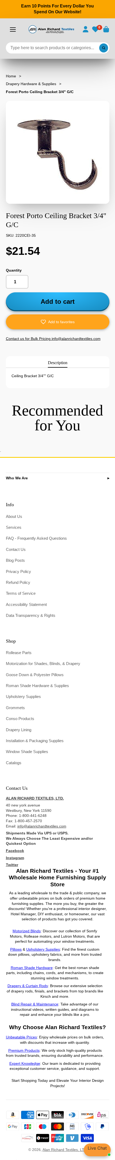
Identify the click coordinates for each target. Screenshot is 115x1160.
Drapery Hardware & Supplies (31, 84)
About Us (14, 516)
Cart (106, 29)
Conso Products (20, 718)
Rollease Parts (19, 652)
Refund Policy (18, 582)
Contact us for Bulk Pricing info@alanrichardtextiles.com (53, 338)
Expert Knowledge (24, 1063)
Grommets (15, 707)
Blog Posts (15, 560)
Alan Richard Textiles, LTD (65, 1149)
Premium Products (24, 1050)
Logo (51, 29)
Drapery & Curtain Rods (27, 986)
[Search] (103, 47)
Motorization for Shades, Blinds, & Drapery (43, 663)
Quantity (14, 270)
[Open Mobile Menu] (13, 29)
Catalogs (13, 762)
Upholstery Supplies (23, 696)
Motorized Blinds (27, 931)
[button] (57, 321)
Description (57, 362)
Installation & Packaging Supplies (35, 740)
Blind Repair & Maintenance (34, 1004)
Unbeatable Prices (21, 1037)
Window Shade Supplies (27, 751)
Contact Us (16, 549)
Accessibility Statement (26, 604)
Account (85, 29)
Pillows (16, 949)
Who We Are (17, 478)
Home (11, 76)
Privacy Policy (18, 571)
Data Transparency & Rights (30, 615)
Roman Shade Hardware (32, 968)
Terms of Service (21, 593)
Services (13, 527)
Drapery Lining (18, 729)
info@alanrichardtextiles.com (41, 826)
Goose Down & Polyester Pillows (35, 674)
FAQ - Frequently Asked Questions (36, 538)
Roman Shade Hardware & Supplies (37, 685)
